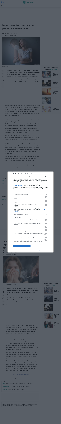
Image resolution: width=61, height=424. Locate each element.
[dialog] (30, 212)
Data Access (30, 250)
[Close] (51, 174)
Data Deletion (23, 250)
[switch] (45, 197)
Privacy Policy (37, 250)
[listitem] (30, 194)
